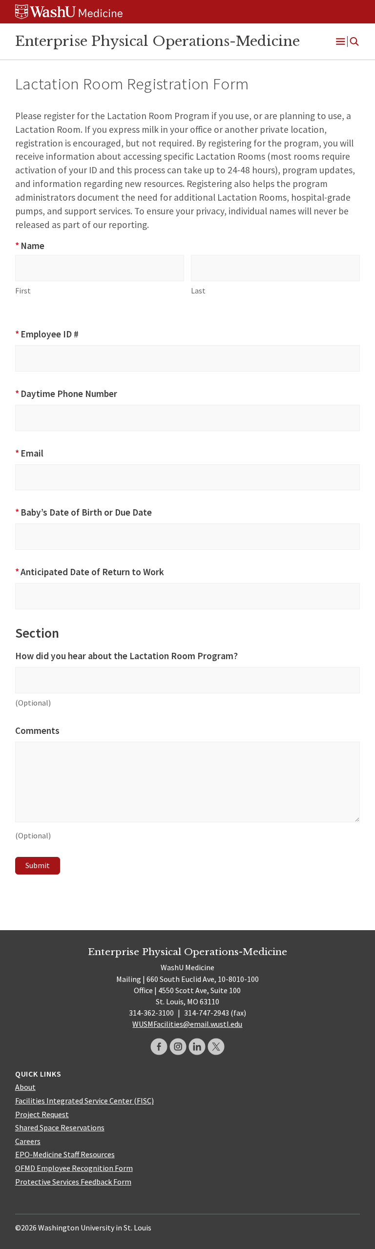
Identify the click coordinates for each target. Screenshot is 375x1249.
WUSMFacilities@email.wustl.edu (187, 1024)
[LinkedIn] (197, 1046)
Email (29, 453)
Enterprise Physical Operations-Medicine (157, 41)
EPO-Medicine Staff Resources (65, 1154)
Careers (28, 1141)
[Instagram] (178, 1046)
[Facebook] (158, 1046)
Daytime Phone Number (66, 393)
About (25, 1087)
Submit (37, 865)
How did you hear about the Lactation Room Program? (126, 656)
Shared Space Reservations (59, 1127)
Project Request (42, 1114)
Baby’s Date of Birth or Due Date (83, 512)
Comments (37, 730)
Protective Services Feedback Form (73, 1182)
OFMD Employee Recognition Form (74, 1168)
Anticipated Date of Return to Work (89, 572)
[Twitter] (216, 1046)
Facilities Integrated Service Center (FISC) (84, 1100)
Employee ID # (47, 334)
